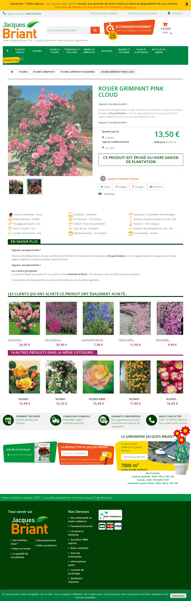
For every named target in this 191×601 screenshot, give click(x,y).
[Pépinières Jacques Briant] (23, 29)
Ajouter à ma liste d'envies (123, 178)
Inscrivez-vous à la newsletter (143, 13)
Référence (159, 142)
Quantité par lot (111, 131)
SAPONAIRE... (163, 339)
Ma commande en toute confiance (80, 519)
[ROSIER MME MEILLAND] (98, 377)
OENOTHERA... (127, 339)
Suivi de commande (75, 554)
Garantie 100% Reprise (125, 416)
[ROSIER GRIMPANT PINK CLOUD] (16, 186)
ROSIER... (24, 399)
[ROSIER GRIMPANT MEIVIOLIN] (61, 377)
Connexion (177, 13)
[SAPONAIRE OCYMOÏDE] (172, 318)
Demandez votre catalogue (103, 13)
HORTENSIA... (15, 339)
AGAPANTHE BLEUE (92, 339)
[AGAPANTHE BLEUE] (98, 318)
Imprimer (109, 194)
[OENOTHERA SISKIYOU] (135, 318)
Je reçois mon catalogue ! (19, 456)
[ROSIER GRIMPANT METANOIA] (135, 377)
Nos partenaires (46, 540)
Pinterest (157, 186)
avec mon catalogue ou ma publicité (133, 28)
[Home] (7, 50)
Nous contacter (79, 548)
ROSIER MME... (98, 399)
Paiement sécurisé (81, 526)
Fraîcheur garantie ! (73, 423)
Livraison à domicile (76, 416)
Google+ (139, 186)
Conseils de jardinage (76, 571)
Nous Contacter (170, 416)
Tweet (106, 186)
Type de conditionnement (116, 141)
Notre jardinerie (47, 545)
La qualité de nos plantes (19, 555)
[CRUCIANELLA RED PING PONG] (61, 318)
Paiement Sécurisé (28, 416)
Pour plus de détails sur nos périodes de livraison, (95, 7)
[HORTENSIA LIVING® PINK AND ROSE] (24, 318)
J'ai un (113, 35)
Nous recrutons (21, 548)
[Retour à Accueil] (11, 71)
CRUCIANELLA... (53, 339)
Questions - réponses (76, 580)
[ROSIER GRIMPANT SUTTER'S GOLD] (24, 377)
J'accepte (178, 595)
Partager (122, 186)
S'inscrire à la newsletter (74, 453)
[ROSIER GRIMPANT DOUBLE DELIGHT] (172, 377)
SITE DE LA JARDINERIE (153, 459)
